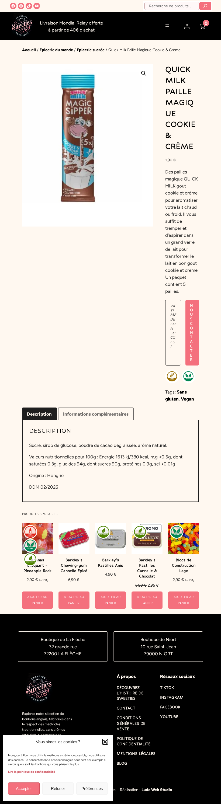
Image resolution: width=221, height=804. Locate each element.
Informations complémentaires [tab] (96, 414)
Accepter (24, 788)
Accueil (29, 49)
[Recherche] (205, 6)
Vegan (187, 399)
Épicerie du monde (56, 49)
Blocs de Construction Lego (183, 565)
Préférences (92, 788)
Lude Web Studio (156, 789)
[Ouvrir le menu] (167, 26)
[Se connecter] (187, 26)
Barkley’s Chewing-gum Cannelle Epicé (74, 565)
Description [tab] (39, 414)
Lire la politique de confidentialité (31, 772)
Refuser (58, 788)
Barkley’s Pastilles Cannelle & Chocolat (147, 568)
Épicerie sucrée (91, 49)
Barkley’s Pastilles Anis (110, 563)
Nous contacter (191, 332)
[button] (105, 741)
